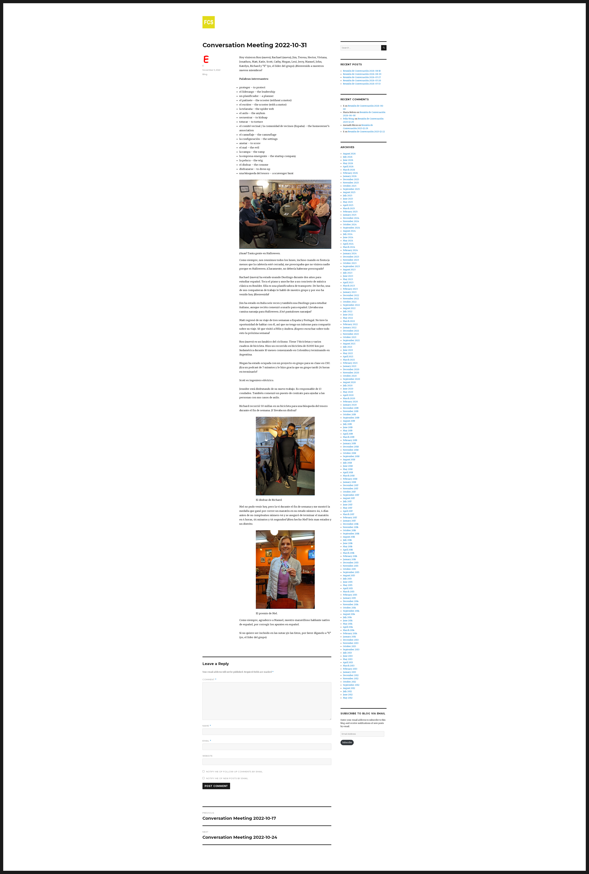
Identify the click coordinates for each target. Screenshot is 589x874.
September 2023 (351, 266)
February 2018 (350, 479)
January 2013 (349, 672)
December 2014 (351, 601)
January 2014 (349, 636)
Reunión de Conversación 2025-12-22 (366, 131)
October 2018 (349, 453)
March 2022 (349, 321)
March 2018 (348, 475)
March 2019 (348, 437)
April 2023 (348, 282)
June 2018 (348, 466)
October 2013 (349, 646)
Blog (204, 74)
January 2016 (349, 559)
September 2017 (351, 495)
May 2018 (347, 469)
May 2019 (347, 430)
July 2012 (347, 691)
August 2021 (349, 343)
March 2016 (348, 553)
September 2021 (351, 340)
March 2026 (349, 170)
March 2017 (348, 514)
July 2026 (347, 157)
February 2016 (350, 556)
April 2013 (348, 662)
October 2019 (349, 414)
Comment (209, 679)
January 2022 (349, 327)
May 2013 (347, 659)
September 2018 (351, 456)
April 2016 (348, 549)
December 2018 (351, 446)
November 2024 (351, 221)
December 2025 (351, 179)
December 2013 (351, 640)
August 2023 (349, 269)
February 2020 (350, 401)
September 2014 (351, 611)
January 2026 (349, 176)
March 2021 (349, 359)
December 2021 (351, 331)
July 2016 (347, 540)
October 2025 (349, 186)
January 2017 (349, 520)
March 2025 (349, 208)
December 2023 (351, 256)
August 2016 (349, 537)
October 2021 (349, 337)
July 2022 (347, 311)
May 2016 (347, 546)
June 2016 (347, 543)
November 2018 (350, 450)
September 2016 (351, 533)
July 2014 (347, 617)
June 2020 (348, 388)
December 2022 (351, 295)
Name (206, 725)
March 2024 (349, 247)
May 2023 (348, 279)
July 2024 (347, 234)
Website (207, 756)
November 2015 (350, 566)
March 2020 (349, 398)
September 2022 (351, 305)
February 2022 (350, 324)
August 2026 (349, 153)
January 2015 (349, 598)
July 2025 (347, 195)
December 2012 (351, 675)
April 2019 (348, 434)
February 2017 (350, 517)
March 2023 (349, 285)
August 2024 (349, 231)
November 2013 (350, 643)
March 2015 (348, 591)
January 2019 (349, 443)
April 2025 (348, 205)
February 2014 (350, 633)
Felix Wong (348, 118)
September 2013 (351, 649)
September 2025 (351, 189)
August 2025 (349, 192)
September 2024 (351, 227)
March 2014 (348, 630)
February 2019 (350, 440)
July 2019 (347, 424)
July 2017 (347, 501)
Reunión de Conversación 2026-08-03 (362, 74)
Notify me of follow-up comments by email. (234, 771)
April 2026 (348, 166)
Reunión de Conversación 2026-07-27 (362, 77)
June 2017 (347, 504)
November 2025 (351, 182)
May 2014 (347, 624)
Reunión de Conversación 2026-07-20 (362, 80)
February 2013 (350, 669)
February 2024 (350, 250)
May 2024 (348, 240)
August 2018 (349, 459)
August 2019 (349, 421)
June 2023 (348, 276)
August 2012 (349, 688)
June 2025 (348, 198)
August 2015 (349, 575)
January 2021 (349, 366)
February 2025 (350, 211)
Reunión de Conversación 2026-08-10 (362, 71)
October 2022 (349, 302)
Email (206, 741)
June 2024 (348, 237)
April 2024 (348, 244)
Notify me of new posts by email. (227, 778)
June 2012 (348, 694)
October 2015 (349, 569)
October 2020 (350, 376)
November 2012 (350, 678)
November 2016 (350, 527)
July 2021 (347, 347)
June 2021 (348, 350)
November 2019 (350, 411)
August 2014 (349, 614)
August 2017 (349, 498)
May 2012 (347, 698)
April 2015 (348, 588)
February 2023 (350, 289)
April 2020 (348, 395)
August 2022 (349, 308)
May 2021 (348, 353)
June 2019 (347, 427)
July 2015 (347, 578)
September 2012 (351, 685)
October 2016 (349, 530)
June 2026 (348, 160)
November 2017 (350, 488)
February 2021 (350, 363)
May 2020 (348, 392)
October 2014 (349, 607)
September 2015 (351, 572)
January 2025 (349, 215)
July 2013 (347, 653)
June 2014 (348, 620)
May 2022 (348, 318)
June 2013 (348, 656)
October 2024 (350, 224)
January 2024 (350, 253)
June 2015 (347, 582)
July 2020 (347, 385)
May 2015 (347, 585)
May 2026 (348, 163)
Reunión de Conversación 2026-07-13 (362, 83)
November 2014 (350, 604)
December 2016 (350, 524)
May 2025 (348, 202)
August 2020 (349, 382)
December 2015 (350, 562)
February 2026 (350, 173)
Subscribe (347, 742)
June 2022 (348, 314)
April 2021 (348, 356)
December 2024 (351, 218)
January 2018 (349, 482)
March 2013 (348, 665)
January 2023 (349, 292)
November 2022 (351, 298)
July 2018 (347, 463)
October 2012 (349, 681)
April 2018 (348, 472)
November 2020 (351, 372)
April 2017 (348, 511)
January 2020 (350, 405)
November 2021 (351, 334)
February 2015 (350, 595)
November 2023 (351, 260)
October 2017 (349, 492)
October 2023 (349, 263)
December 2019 (350, 408)
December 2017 (350, 485)
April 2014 (348, 627)
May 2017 (347, 508)
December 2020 (351, 369)
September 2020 (351, 379)
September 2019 (351, 417)
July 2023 (347, 273)
